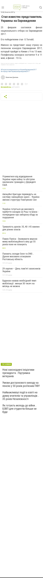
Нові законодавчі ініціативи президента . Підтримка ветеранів (18, 373)
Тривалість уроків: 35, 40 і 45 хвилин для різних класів (21, 228)
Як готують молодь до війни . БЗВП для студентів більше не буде (19, 409)
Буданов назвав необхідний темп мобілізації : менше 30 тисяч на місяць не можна (19, 283)
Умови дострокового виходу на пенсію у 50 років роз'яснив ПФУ (21, 384)
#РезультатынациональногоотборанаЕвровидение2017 (18, 70)
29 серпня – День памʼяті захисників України (21, 270)
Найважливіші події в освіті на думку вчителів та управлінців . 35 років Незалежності (20, 396)
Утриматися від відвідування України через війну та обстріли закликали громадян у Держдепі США (19, 180)
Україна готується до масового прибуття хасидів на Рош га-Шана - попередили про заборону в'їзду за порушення (20, 213)
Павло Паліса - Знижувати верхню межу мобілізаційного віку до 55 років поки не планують (19, 241)
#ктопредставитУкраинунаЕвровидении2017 (15, 71)
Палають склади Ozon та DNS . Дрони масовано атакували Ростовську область (18, 256)
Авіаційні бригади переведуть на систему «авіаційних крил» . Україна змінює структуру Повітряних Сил (20, 197)
